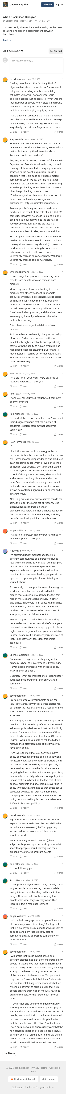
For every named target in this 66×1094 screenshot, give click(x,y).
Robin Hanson (10, 21)
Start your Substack (25, 1079)
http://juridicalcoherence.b (39, 202)
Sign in (59, 4)
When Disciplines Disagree (19, 17)
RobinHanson (17, 413)
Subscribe (47, 4)
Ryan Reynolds (18, 441)
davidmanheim (18, 79)
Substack (17, 1087)
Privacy (35, 1067)
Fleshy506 (15, 550)
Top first (58, 51)
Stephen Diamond (19, 139)
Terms (44, 1067)
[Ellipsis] (61, 78)
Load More (9, 1053)
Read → (7, 40)
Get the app (48, 1079)
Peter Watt (15, 373)
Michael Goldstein (19, 654)
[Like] (35, 21)
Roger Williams (18, 530)
